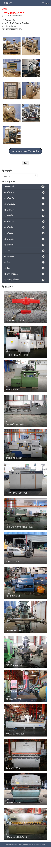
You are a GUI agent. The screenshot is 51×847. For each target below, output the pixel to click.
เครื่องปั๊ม (25, 216)
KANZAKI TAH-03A (14, 423)
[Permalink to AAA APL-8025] (25, 754)
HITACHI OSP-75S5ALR (17, 492)
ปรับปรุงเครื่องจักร (25, 280)
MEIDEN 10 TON (13, 596)
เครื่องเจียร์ (25, 210)
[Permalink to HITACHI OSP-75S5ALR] (25, 479)
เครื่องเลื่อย (25, 239)
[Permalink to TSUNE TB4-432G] (25, 444)
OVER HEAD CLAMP (15, 320)
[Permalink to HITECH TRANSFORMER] (25, 341)
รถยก (25, 251)
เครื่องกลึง (25, 198)
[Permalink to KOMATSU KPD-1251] (25, 720)
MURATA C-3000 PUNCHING (19, 527)
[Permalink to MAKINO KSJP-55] (25, 651)
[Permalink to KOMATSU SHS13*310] (25, 823)
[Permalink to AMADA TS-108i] (25, 685)
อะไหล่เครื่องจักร (25, 274)
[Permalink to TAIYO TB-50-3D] (25, 375)
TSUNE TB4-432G (14, 458)
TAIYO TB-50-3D (13, 389)
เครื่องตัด (25, 227)
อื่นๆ (25, 268)
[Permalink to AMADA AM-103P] (25, 617)
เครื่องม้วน (25, 245)
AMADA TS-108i (13, 699)
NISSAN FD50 (12, 561)
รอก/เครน (25, 256)
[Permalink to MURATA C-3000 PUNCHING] (25, 513)
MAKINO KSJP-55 (14, 664)
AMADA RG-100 (13, 802)
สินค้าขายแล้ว (18, 16)
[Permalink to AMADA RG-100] (25, 789)
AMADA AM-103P (14, 630)
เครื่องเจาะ (25, 221)
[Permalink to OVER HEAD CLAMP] (25, 307)
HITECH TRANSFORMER (17, 354)
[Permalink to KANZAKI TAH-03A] (25, 410)
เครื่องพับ (25, 233)
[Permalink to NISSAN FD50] (25, 548)
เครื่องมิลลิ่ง (25, 204)
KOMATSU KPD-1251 (16, 733)
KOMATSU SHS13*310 (16, 836)
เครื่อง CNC (25, 192)
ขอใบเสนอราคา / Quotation (25, 151)
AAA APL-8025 (13, 768)
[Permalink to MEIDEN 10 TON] (25, 582)
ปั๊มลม (25, 262)
